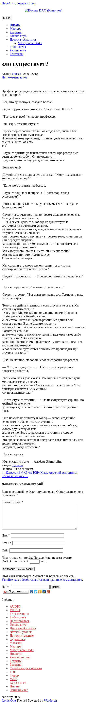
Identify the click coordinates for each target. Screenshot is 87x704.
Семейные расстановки (26, 668)
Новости (16, 653)
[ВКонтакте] (31, 591)
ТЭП (13, 672)
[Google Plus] (48, 591)
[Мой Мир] (44, 591)
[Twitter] (36, 591)
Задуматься (17, 639)
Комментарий (12, 502)
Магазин (16, 642)
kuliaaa (16, 73)
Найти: (6, 586)
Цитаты (15, 25)
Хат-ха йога (18, 682)
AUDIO (15, 606)
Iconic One (9, 700)
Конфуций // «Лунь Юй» (21, 472)
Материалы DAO (30, 43)
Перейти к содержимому (19, 3)
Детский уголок (21, 632)
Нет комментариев (14, 77)
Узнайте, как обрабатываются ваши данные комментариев (42, 579)
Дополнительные (22, 635)
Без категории (19, 613)
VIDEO (15, 610)
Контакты (16, 54)
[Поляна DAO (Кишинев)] (43, 10)
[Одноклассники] (40, 591)
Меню (6, 17)
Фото (13, 679)
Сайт (5, 550)
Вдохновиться (19, 621)
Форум (14, 675)
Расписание (18, 50)
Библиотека (18, 46)
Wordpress (50, 700)
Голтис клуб (18, 36)
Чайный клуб (19, 690)
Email (7, 543)
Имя (6, 535)
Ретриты (15, 32)
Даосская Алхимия (23, 39)
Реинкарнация (20, 657)
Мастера (15, 28)
